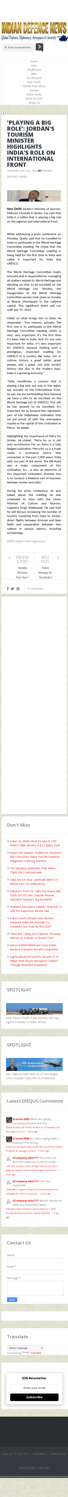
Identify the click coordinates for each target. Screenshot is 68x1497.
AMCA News (34, 94)
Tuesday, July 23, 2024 (22, 170)
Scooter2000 (21, 1119)
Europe (34, 90)
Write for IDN (34, 98)
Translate (35, 1353)
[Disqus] (34, 654)
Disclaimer (40, 1454)
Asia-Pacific (34, 82)
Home (34, 61)
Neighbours (34, 69)
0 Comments (35, 588)
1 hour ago (32, 1131)
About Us (34, 102)
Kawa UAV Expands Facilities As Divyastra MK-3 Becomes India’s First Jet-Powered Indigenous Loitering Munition (35, 857)
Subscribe (34, 1397)
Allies (34, 73)
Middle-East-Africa (34, 86)
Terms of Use (57, 1454)
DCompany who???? (26, 1158)
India (34, 65)
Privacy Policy (28, 1468)
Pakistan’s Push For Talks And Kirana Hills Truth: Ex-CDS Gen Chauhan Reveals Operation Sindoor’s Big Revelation (35, 895)
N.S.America (34, 78)
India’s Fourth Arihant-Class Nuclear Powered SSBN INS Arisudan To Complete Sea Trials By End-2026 (31, 922)
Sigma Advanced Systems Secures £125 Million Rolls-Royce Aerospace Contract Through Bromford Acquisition (34, 961)
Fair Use (44, 1468)
